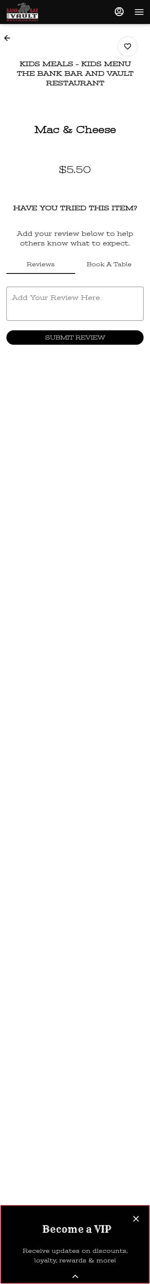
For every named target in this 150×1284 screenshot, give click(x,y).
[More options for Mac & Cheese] (127, 46)
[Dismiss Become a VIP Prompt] (136, 1218)
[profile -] (119, 11)
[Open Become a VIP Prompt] (75, 1276)
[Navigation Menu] (139, 12)
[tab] (40, 264)
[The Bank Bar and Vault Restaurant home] (42, 12)
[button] (9, 38)
